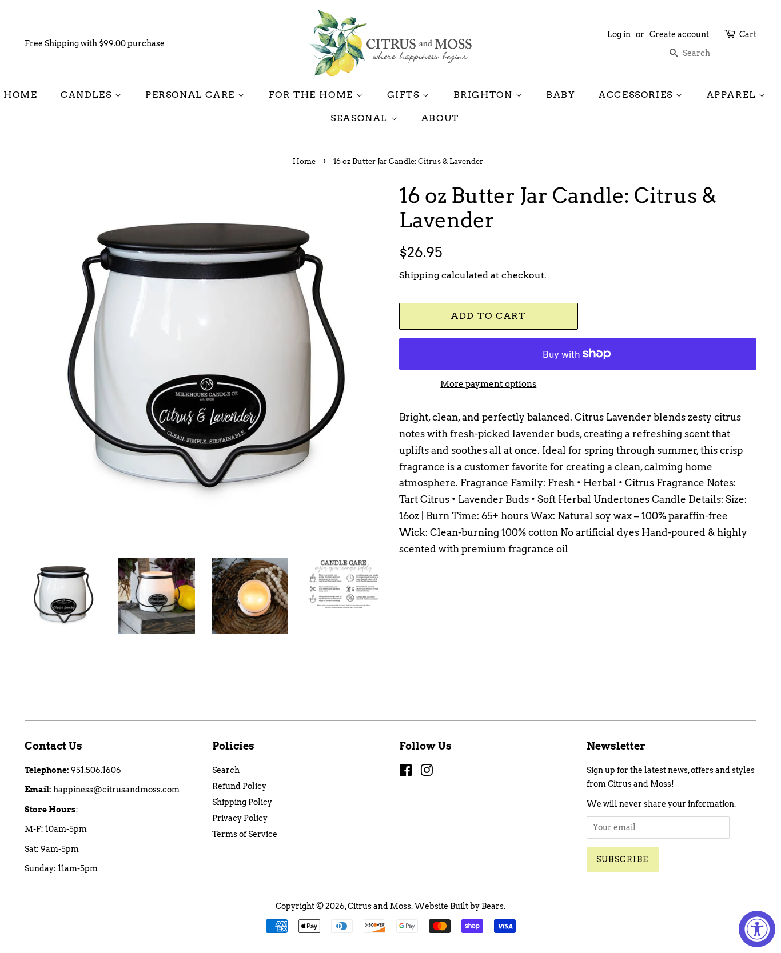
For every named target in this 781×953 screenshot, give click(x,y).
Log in (619, 34)
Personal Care (191, 94)
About (440, 118)
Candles (88, 94)
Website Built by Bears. (460, 906)
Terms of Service (244, 834)
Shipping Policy (242, 802)
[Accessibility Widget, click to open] (757, 929)
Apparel (733, 94)
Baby (560, 94)
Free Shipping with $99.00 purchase (95, 43)
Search (226, 770)
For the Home (313, 94)
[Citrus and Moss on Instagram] (426, 772)
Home (20, 94)
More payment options (488, 384)
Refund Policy (239, 786)
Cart (747, 34)
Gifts (405, 94)
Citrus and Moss (379, 906)
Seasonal (360, 118)
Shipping (419, 275)
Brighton (484, 94)
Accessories (637, 94)
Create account (679, 34)
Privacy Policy (240, 818)
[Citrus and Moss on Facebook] (405, 772)
